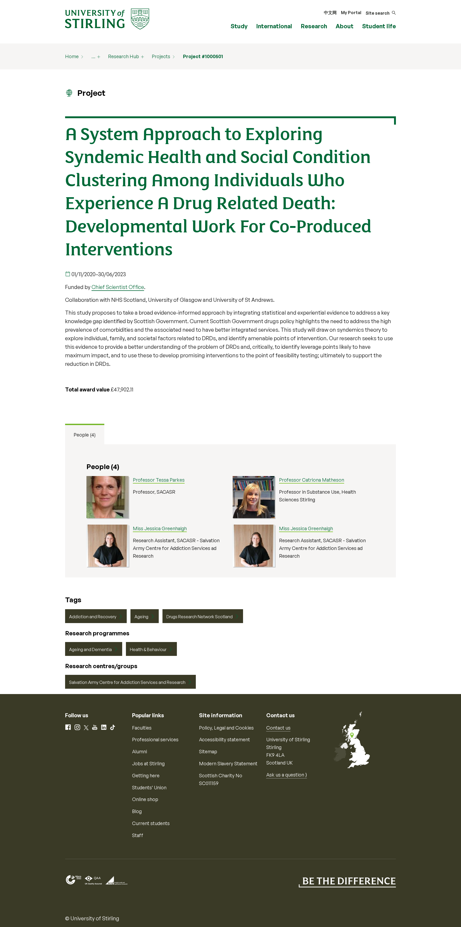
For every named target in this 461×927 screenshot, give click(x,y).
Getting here (146, 775)
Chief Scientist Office (118, 287)
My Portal (351, 12)
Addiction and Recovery (92, 616)
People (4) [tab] (85, 435)
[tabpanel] (230, 510)
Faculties (142, 728)
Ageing (141, 616)
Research (314, 26)
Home (72, 56)
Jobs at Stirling (148, 763)
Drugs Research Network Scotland (199, 616)
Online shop (145, 799)
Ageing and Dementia (90, 649)
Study (239, 26)
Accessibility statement (224, 739)
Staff (137, 835)
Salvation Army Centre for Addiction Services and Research (127, 682)
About (344, 26)
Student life (379, 26)
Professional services (155, 739)
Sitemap (208, 751)
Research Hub (123, 56)
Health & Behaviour (148, 649)
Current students (151, 823)
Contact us (278, 728)
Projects (161, 56)
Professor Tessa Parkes (159, 480)
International (274, 26)
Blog (137, 811)
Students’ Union (149, 787)
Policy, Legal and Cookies (226, 728)
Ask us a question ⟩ (286, 775)
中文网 (330, 12)
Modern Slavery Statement (228, 763)
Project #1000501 (203, 56)
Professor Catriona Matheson (311, 480)
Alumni (139, 751)
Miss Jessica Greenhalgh (160, 528)
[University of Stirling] (107, 18)
